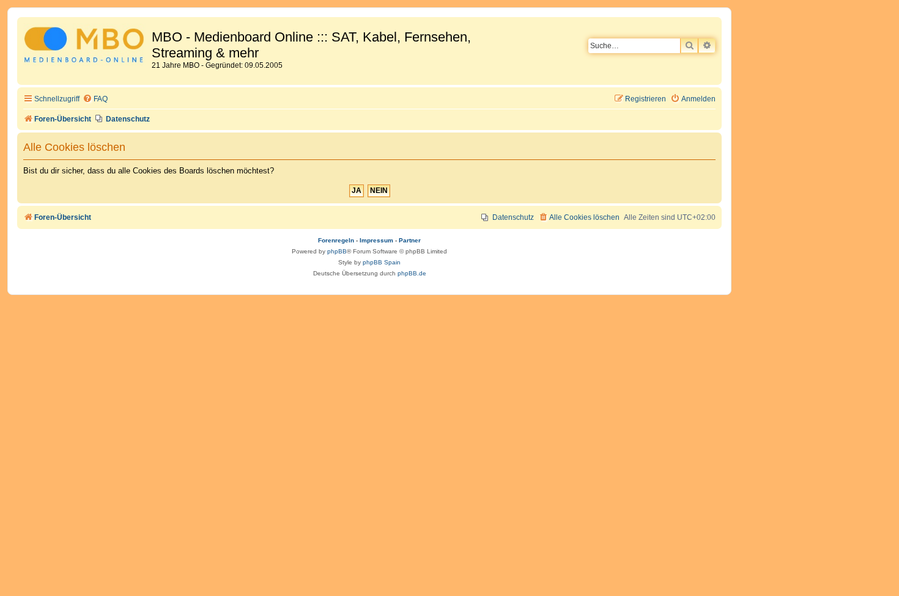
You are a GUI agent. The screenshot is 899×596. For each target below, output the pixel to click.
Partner (410, 240)
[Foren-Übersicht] (86, 46)
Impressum (376, 240)
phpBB (337, 251)
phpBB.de (412, 273)
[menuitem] (95, 99)
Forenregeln (336, 240)
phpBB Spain (382, 262)
